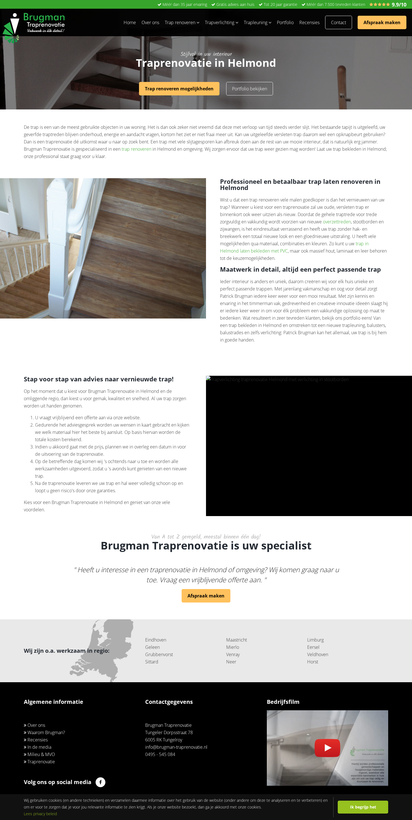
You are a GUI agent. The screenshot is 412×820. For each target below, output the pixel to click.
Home (130, 22)
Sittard (151, 662)
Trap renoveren (180, 22)
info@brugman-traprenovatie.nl (176, 747)
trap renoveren (136, 149)
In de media (38, 747)
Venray (233, 654)
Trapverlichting (220, 22)
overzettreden (337, 222)
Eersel (313, 647)
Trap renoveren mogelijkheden (179, 89)
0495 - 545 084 (160, 754)
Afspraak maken (382, 22)
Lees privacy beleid (40, 813)
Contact (338, 22)
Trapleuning (256, 22)
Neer (231, 662)
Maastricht (236, 640)
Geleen (152, 647)
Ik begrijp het (363, 807)
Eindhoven (155, 640)
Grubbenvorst (159, 654)
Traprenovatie (40, 762)
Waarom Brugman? (45, 732)
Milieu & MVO (40, 754)
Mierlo (232, 647)
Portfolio (285, 22)
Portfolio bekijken (249, 89)
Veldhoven (317, 654)
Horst (312, 662)
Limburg (315, 640)
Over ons (150, 22)
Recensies (309, 22)
